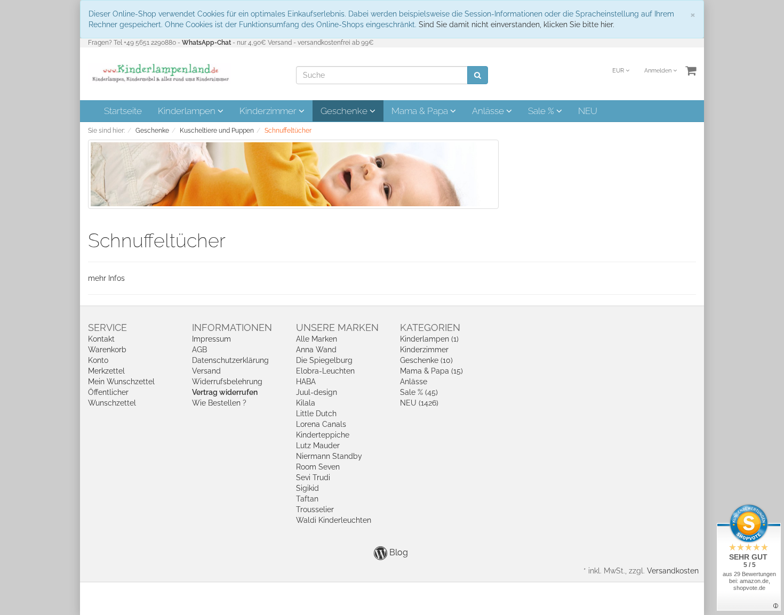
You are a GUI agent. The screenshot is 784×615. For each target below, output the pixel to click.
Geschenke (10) (426, 360)
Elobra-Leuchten (325, 371)
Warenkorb (107, 349)
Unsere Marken (337, 327)
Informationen (232, 327)
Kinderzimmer (269, 111)
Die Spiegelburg (324, 360)
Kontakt (101, 339)
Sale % (542, 111)
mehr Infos (106, 278)
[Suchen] (477, 75)
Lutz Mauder (318, 445)
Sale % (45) (419, 392)
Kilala (305, 403)
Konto (98, 360)
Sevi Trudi (313, 477)
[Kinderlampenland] (159, 73)
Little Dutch (316, 413)
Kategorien (430, 327)
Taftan (307, 499)
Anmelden (658, 70)
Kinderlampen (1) (429, 339)
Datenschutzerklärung (230, 360)
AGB (199, 349)
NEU (587, 111)
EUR (619, 70)
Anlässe (489, 111)
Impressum (211, 339)
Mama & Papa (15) (431, 371)
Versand (206, 371)
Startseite (123, 111)
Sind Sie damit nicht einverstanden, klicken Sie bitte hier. (516, 24)
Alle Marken (316, 339)
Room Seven (318, 467)
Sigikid (307, 488)
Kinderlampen (188, 111)
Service (107, 327)
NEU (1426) (419, 403)
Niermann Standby (329, 456)
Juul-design (316, 392)
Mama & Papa (420, 111)
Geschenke (345, 111)
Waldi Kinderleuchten (333, 520)
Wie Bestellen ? (219, 403)
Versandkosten (673, 571)
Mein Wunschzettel (121, 381)
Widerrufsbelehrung (227, 381)
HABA (306, 381)
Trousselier (315, 509)
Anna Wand (316, 349)
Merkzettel (106, 371)
